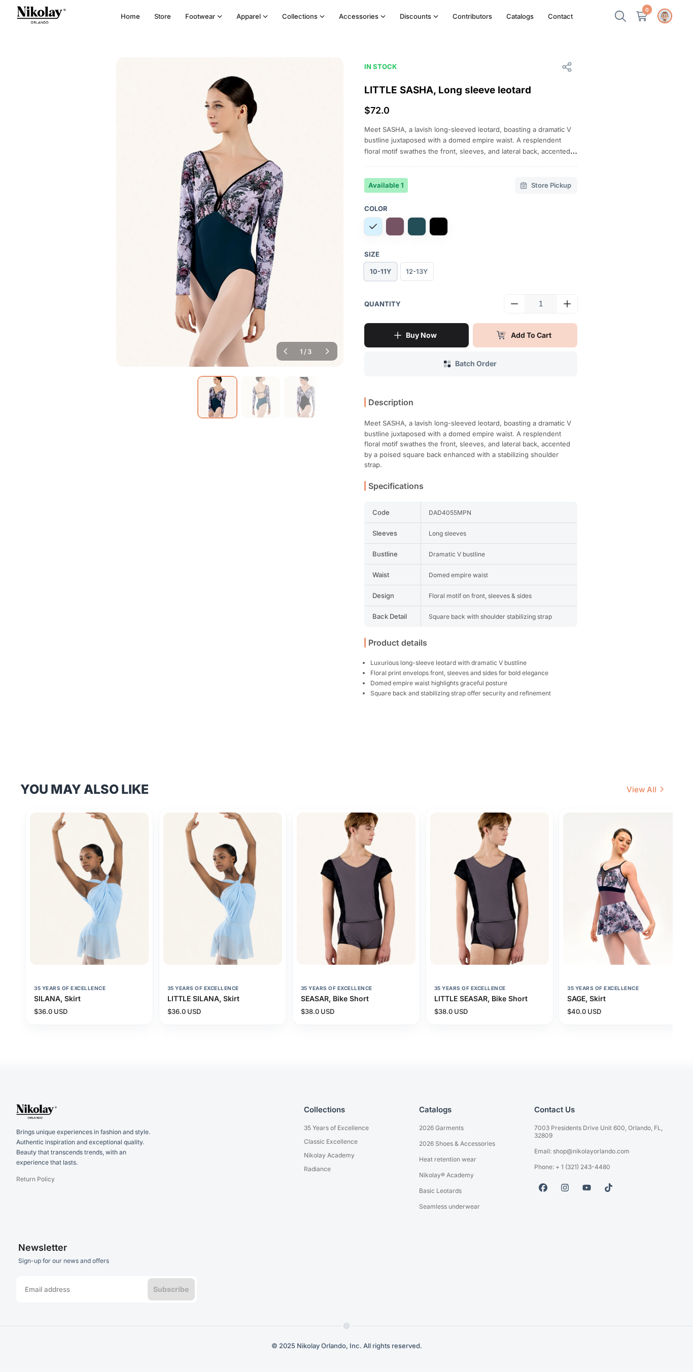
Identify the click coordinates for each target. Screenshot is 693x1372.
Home (130, 16)
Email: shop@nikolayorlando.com (582, 1151)
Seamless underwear (449, 1206)
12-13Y (417, 271)
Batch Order (476, 363)
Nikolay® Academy (446, 1175)
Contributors (472, 16)
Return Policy (35, 1179)
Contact (560, 16)
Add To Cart (531, 335)
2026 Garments (441, 1128)
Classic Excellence (331, 1141)
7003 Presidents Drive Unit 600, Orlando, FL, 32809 (598, 1131)
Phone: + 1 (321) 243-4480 (572, 1167)
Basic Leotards (440, 1190)
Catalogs (520, 16)
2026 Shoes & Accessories (457, 1143)
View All (641, 789)
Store (162, 16)
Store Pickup (551, 185)
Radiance (317, 1169)
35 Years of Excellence (336, 1128)
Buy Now (421, 335)
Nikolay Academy (329, 1155)
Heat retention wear (447, 1159)
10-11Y (380, 271)
